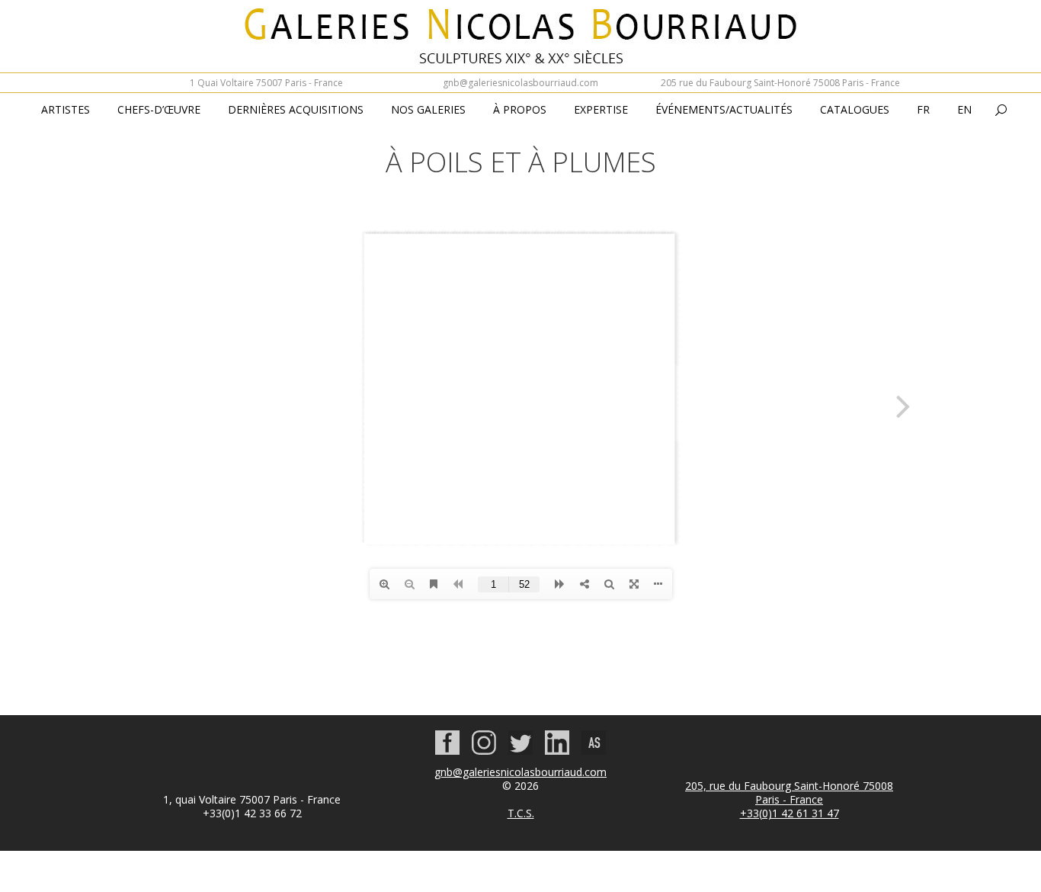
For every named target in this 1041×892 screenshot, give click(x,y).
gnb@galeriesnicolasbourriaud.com (520, 82)
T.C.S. (521, 813)
